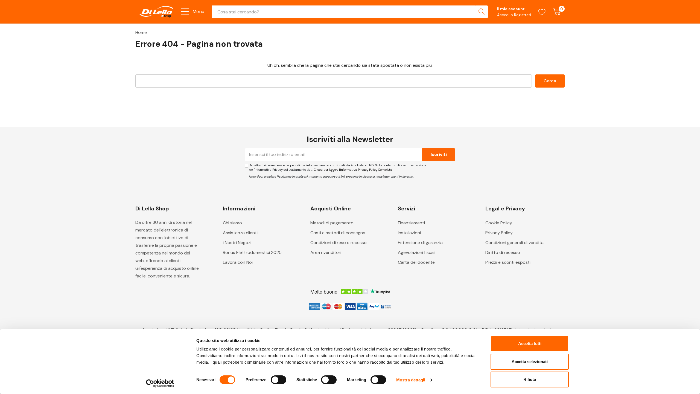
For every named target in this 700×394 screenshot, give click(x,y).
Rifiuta (529, 379)
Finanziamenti (411, 223)
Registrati (522, 14)
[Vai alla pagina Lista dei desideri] (542, 12)
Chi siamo (232, 223)
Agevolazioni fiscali (416, 252)
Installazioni (409, 233)
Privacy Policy (499, 233)
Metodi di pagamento (332, 223)
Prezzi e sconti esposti (507, 262)
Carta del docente (416, 262)
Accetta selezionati (530, 361)
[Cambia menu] (185, 11)
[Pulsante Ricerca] (481, 11)
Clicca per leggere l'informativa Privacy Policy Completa (353, 170)
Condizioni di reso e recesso (338, 242)
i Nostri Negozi (237, 242)
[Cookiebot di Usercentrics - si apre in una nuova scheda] (160, 383)
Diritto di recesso (502, 252)
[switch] (278, 379)
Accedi (504, 14)
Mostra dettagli (410, 380)
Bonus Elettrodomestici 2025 (252, 252)
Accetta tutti (529, 343)
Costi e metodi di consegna (337, 233)
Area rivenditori (325, 252)
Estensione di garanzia (420, 242)
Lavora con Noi (238, 262)
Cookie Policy (498, 223)
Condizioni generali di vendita (514, 242)
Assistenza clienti (240, 233)
